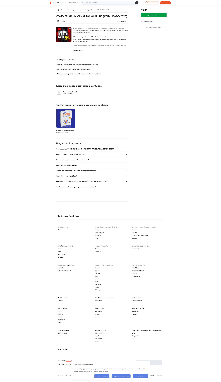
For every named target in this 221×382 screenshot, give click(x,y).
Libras (96, 282)
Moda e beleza (62, 309)
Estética (60, 314)
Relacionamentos (63, 330)
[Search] (136, 2)
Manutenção (98, 301)
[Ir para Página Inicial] (58, 2)
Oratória (134, 238)
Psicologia (98, 290)
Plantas (134, 314)
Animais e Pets (63, 227)
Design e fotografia (101, 246)
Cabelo (60, 311)
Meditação (98, 235)
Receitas (60, 257)
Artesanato (98, 311)
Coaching (134, 233)
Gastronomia (61, 254)
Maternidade (136, 249)
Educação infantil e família (140, 246)
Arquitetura (61, 268)
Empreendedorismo (138, 271)
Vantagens (61, 60)
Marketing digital (137, 301)
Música (97, 317)
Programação (136, 336)
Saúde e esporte (100, 330)
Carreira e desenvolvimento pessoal (144, 227)
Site (133, 339)
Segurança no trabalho (64, 271)
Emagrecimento (99, 333)
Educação (97, 273)
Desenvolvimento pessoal (140, 235)
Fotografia (98, 252)
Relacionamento (63, 333)
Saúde (97, 341)
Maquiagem (61, 320)
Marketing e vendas (138, 298)
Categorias (72, 3)
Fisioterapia (98, 339)
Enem (96, 276)
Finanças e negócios (138, 265)
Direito (97, 271)
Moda (59, 322)
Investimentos (136, 276)
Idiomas (97, 279)
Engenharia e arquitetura (66, 265)
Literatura (98, 284)
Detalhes (72, 60)
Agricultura (135, 311)
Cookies (159, 375)
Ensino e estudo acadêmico (104, 265)
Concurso (97, 268)
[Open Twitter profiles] (63, 364)
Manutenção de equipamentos (105, 298)
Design (97, 249)
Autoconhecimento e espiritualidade (107, 227)
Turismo (60, 301)
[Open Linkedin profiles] (67, 364)
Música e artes (99, 309)
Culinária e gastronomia (65, 246)
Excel (133, 333)
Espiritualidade (99, 233)
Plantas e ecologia (138, 309)
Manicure (60, 317)
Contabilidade (136, 268)
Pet (59, 230)
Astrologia (98, 230)
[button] (90, 149)
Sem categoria (62, 349)
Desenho (97, 314)
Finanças (134, 273)
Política (97, 287)
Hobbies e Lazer (63, 298)
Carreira (134, 230)
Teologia (97, 238)
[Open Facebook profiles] (59, 364)
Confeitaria (61, 249)
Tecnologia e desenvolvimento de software (146, 330)
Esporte (97, 336)
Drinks (59, 252)
